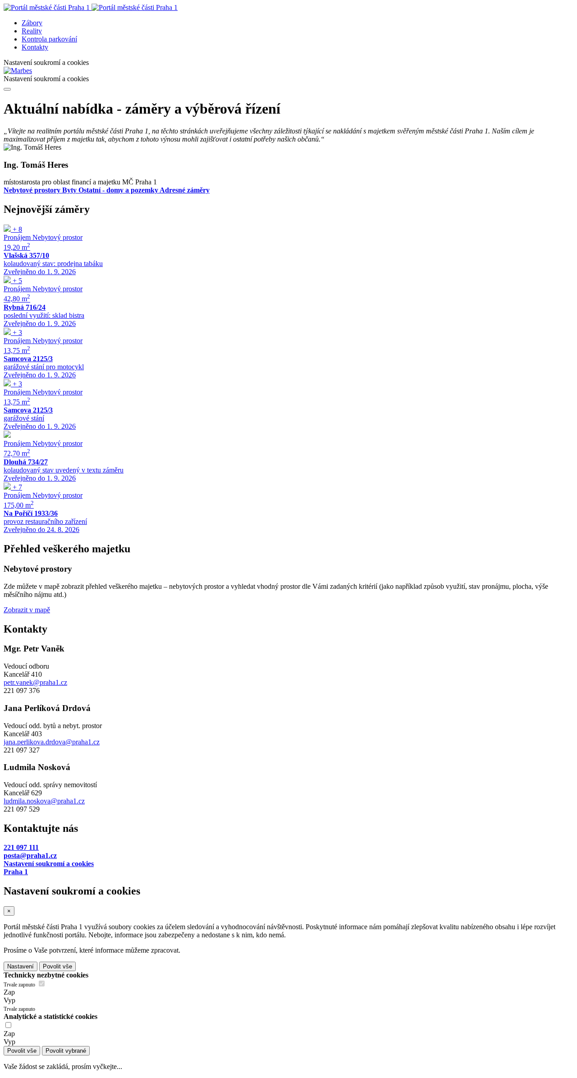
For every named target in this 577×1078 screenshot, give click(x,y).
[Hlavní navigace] (7, 89)
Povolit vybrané (66, 1050)
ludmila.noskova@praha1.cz (44, 801)
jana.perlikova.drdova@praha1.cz (52, 742)
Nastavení (20, 966)
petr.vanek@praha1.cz (35, 682)
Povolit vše (57, 966)
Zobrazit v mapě (27, 610)
